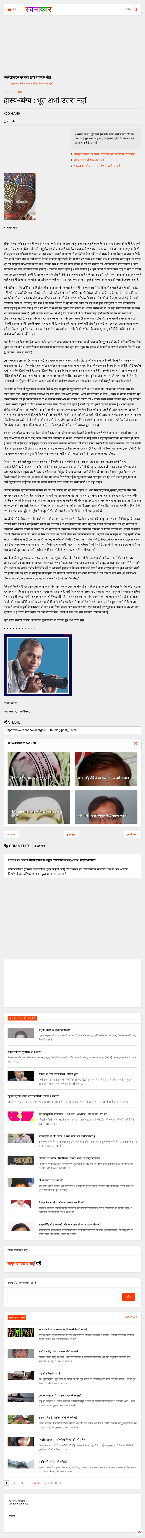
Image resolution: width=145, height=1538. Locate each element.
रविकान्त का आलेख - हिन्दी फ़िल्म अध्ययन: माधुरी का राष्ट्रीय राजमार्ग (69, 1158)
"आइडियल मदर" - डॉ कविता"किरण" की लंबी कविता (62, 1439)
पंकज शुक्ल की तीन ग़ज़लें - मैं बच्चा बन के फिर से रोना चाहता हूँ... (68, 1136)
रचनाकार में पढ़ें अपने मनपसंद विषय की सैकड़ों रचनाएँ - (63, 1329)
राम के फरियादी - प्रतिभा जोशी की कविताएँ (58, 1417)
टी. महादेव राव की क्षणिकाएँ (50, 1180)
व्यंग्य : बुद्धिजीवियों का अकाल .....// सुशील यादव (103, 778)
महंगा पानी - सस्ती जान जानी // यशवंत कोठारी (102, 815)
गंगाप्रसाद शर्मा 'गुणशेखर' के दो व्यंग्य (24, 1051)
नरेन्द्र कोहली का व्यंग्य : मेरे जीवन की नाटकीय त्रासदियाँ (104, 154)
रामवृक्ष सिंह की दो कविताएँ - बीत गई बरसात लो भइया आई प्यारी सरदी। (70, 1224)
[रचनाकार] (38, 10)
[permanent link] (13, 122)
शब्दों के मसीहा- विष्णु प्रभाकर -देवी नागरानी (58, 1351)
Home (7, 92)
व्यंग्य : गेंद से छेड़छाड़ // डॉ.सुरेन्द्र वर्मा (30, 778)
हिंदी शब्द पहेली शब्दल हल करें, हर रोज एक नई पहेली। (33, 83)
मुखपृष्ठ (12, 1516)
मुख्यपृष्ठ (71, 834)
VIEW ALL (130, 1317)
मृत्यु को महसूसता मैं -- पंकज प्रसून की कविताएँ (60, 1395)
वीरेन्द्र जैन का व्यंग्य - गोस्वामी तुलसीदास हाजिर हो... (62, 1202)
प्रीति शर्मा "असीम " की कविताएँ (53, 1461)
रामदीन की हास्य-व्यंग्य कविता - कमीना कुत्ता (58, 1074)
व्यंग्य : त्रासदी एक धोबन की (89, 160)
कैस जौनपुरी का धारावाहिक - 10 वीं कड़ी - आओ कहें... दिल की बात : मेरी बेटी (73, 1114)
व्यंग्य (20, 92)
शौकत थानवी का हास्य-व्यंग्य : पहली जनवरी (97, 166)
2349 (36, 1483)
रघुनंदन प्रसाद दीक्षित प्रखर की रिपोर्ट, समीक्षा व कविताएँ (33, 1096)
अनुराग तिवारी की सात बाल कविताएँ (54, 1029)
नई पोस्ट (11, 834)
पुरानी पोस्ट (132, 834)
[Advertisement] (72, 43)
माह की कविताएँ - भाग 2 (49, 1373)
